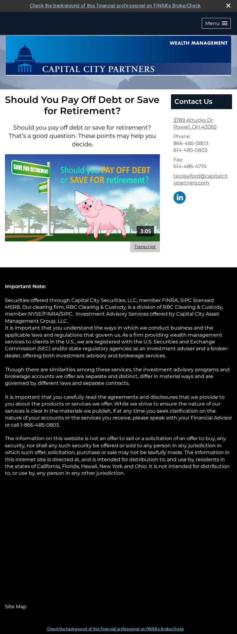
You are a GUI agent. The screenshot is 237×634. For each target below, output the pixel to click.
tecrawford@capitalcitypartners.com (200, 179)
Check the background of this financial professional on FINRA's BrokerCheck (115, 6)
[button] (216, 23)
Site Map (16, 607)
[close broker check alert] (228, 5)
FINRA (170, 300)
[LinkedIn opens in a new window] (179, 197)
